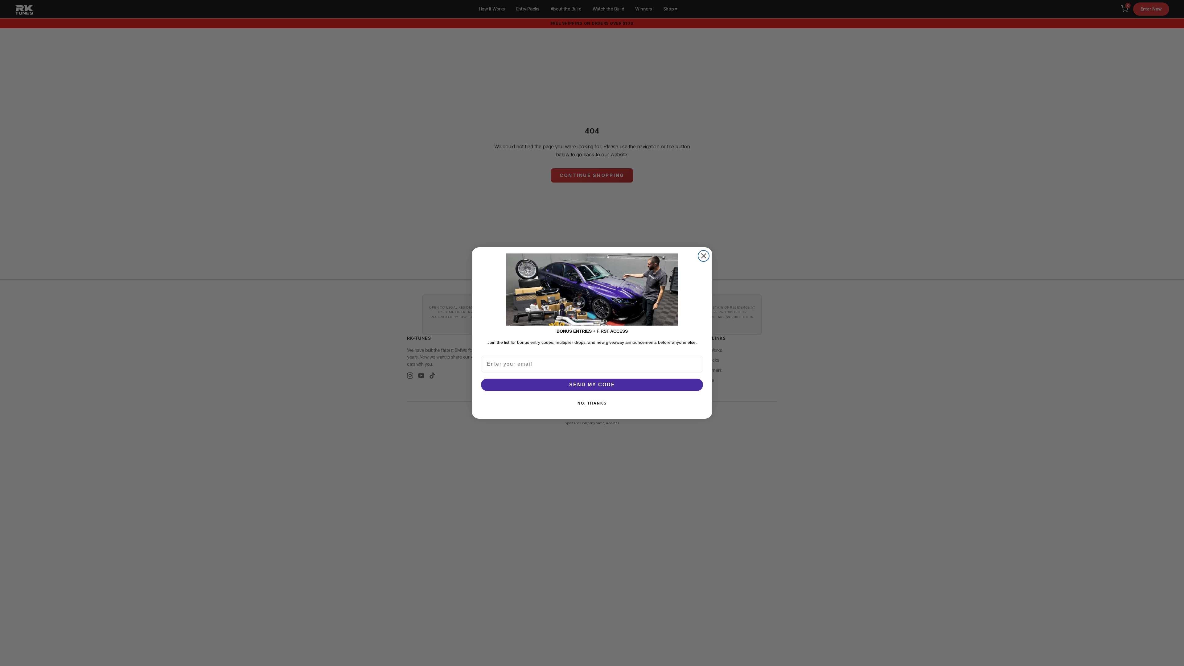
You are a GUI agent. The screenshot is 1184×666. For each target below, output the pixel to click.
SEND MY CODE (592, 384)
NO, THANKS (592, 403)
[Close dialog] (703, 255)
